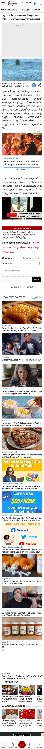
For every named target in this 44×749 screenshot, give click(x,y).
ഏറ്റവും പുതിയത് (15, 706)
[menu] (3, 3)
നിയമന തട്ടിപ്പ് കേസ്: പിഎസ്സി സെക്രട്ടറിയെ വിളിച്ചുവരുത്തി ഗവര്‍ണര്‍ (9, 723)
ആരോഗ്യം (33, 247)
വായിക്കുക (11, 682)
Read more (11, 215)
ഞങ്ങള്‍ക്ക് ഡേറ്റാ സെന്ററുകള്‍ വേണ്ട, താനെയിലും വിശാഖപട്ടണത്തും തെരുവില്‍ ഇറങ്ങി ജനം (27, 699)
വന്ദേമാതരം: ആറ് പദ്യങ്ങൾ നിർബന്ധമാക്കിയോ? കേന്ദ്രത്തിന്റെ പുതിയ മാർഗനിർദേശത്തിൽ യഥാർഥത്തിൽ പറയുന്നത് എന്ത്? (10, 699)
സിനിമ (36, 10)
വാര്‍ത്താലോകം (10, 10)
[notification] (40, 3)
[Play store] (35, 3)
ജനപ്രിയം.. (8, 252)
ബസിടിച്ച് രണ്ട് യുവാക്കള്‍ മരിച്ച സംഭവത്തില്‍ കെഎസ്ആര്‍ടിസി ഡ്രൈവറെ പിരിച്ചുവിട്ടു (19, 235)
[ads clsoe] (42, 734)
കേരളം (26, 10)
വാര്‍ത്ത (7, 247)
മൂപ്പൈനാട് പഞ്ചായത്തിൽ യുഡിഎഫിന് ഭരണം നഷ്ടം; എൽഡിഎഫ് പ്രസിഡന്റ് (27, 723)
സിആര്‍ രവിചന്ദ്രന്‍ (19, 84)
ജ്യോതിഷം (19, 247)
